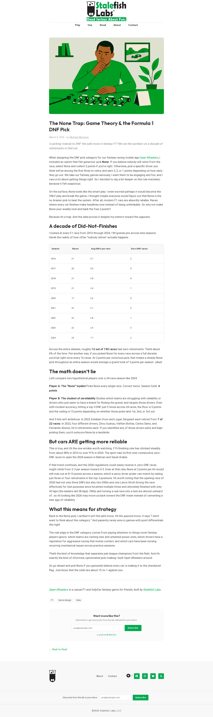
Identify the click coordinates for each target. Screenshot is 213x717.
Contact (133, 25)
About (117, 25)
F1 (52, 600)
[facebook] (137, 676)
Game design (64, 600)
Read (103, 25)
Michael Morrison (79, 137)
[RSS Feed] (161, 676)
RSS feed (112, 634)
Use (90, 25)
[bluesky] (153, 676)
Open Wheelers (149, 158)
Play (77, 25)
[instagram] (145, 676)
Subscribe (133, 628)
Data (78, 600)
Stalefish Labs (152, 590)
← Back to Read (58, 649)
